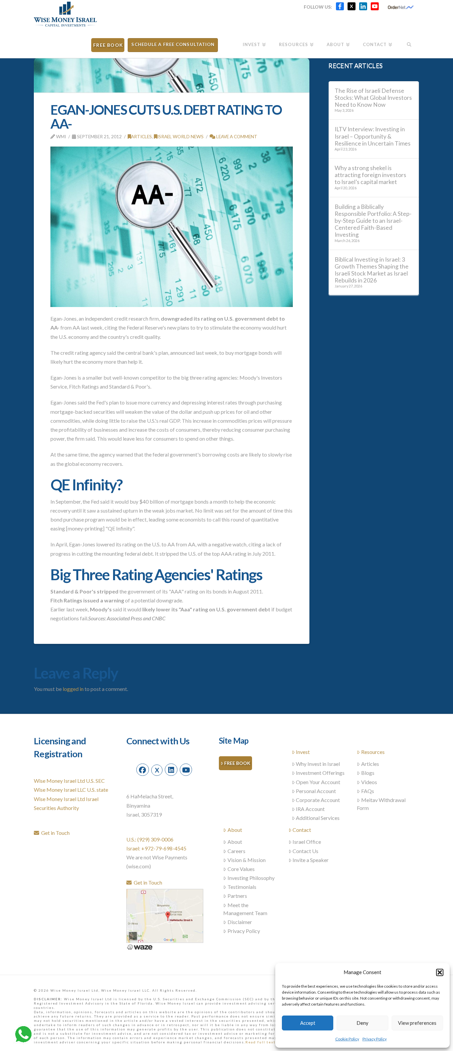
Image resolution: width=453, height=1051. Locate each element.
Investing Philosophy (251, 878)
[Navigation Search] (409, 42)
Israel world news (180, 136)
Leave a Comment (236, 136)
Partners (237, 896)
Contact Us (305, 851)
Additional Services (318, 818)
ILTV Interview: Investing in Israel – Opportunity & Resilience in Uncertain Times (373, 136)
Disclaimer (239, 922)
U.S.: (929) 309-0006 (149, 839)
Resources (373, 752)
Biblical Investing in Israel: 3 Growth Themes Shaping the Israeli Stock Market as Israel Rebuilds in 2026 (372, 270)
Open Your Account (318, 782)
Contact (301, 830)
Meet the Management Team (245, 909)
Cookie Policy (347, 1038)
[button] (439, 972)
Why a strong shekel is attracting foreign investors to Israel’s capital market (370, 174)
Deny (362, 1023)
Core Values (241, 869)
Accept (307, 1023)
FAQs (367, 791)
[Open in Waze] (139, 946)
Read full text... (262, 1042)
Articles (141, 136)
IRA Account (310, 809)
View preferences (417, 1023)
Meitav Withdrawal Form (381, 804)
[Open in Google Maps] (164, 915)
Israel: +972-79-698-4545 (156, 848)
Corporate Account (318, 800)
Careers (236, 851)
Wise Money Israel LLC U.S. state (71, 789)
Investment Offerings (320, 773)
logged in (73, 689)
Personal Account (316, 791)
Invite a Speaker (310, 860)
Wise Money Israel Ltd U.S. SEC (69, 780)
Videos (369, 782)
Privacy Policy (374, 1038)
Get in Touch (54, 833)
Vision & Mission (246, 860)
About (234, 830)
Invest (303, 752)
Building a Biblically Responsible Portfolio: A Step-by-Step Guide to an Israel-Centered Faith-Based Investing (373, 220)
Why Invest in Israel (318, 764)
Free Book (237, 763)
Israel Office (306, 841)
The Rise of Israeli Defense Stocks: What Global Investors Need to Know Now (373, 97)
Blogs (367, 773)
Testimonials (241, 887)
